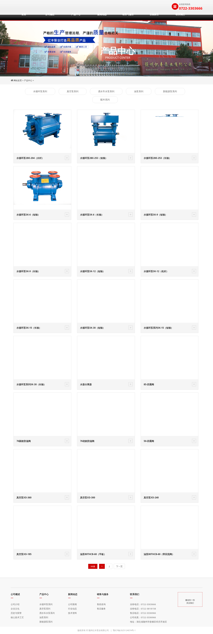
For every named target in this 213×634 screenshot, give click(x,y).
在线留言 (154, 17)
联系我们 (180, 17)
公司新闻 (72, 604)
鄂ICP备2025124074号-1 (124, 630)
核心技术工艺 (17, 617)
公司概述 (49, 17)
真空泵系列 (72, 91)
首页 (23, 17)
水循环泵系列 (40, 91)
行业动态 (72, 608)
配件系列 (105, 99)
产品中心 (76, 17)
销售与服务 (128, 17)
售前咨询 (101, 604)
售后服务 (101, 608)
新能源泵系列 (170, 91)
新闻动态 (102, 17)
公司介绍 (15, 604)
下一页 (119, 566)
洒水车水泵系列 (106, 91)
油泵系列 (138, 91)
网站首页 (18, 80)
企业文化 (15, 608)
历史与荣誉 (16, 612)
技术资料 (72, 612)
